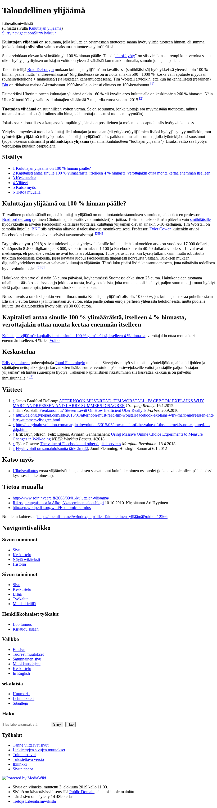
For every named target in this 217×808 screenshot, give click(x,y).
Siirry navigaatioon (18, 33)
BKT (35, 229)
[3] (97, 233)
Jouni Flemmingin (70, 362)
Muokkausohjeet (26, 664)
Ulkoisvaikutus (25, 470)
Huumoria (21, 693)
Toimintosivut (24, 754)
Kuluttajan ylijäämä (45, 28)
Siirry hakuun (45, 33)
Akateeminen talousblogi (83, 503)
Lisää (17, 594)
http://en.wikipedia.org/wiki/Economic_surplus (52, 507)
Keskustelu (22, 554)
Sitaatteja (20, 703)
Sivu (16, 550)
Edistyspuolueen (16, 362)
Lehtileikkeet (23, 698)
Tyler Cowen (160, 229)
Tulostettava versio (28, 759)
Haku (8, 713)
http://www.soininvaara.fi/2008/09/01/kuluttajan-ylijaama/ (61, 498)
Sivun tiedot (23, 769)
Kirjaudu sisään (26, 629)
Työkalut (20, 599)
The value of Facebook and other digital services (80, 443)
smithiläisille (200, 219)
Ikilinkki (20, 764)
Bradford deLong (16, 219)
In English (21, 673)
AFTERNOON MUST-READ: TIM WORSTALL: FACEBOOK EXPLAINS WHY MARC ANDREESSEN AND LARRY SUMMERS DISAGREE (108, 403)
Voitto (54, 340)
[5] (38, 267)
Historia (19, 564)
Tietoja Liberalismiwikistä (34, 801)
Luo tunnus (22, 624)
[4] (101, 233)
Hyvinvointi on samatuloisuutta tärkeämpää (52, 448)
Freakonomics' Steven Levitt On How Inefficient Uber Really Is (92, 410)
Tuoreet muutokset (28, 654)
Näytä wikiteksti (26, 559)
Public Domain (81, 791)
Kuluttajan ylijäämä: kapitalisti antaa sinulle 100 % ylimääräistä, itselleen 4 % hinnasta (73, 335)
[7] (31, 377)
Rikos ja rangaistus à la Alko (36, 503)
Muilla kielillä (24, 603)
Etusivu (19, 649)
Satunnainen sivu (27, 659)
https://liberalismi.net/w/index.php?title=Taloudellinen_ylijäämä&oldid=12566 (102, 516)
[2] (141, 98)
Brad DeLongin (40, 69)
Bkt (5, 85)
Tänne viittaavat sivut (30, 745)
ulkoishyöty (125, 55)
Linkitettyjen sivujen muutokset (39, 750)
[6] (42, 267)
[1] (152, 84)
